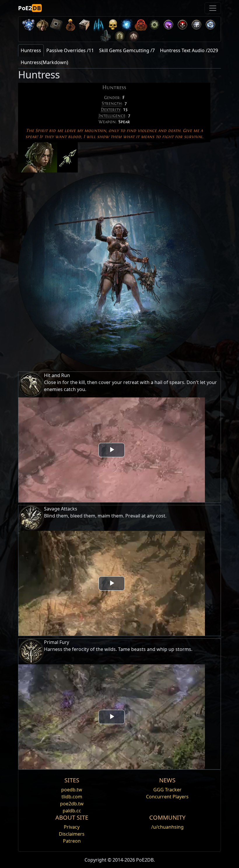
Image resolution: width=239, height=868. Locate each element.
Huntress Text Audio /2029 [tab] (189, 50)
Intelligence (112, 115)
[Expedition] (210, 23)
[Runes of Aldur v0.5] (29, 23)
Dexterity (110, 109)
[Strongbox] (85, 23)
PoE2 (29, 8)
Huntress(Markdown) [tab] (44, 62)
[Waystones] (57, 23)
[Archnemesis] (112, 23)
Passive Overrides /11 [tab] (70, 50)
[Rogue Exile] (140, 23)
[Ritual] (182, 23)
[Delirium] (196, 23)
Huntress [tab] (31, 50)
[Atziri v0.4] (43, 23)
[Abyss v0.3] (154, 23)
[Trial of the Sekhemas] (119, 35)
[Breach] (168, 23)
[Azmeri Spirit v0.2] (126, 23)
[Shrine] (71, 23)
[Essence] (99, 23)
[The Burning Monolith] (106, 35)
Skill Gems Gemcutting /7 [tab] (127, 50)
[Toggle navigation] (213, 8)
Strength (112, 103)
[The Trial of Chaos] (133, 35)
